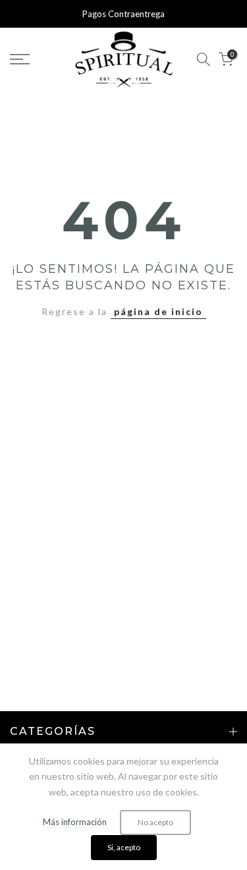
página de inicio (158, 311)
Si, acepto (123, 847)
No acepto (155, 822)
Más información (75, 822)
